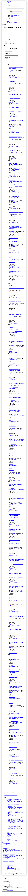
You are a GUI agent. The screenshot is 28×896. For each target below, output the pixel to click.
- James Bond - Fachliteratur (13, 811)
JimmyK (13, 83)
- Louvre (9, 836)
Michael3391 (5, 856)
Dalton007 (13, 259)
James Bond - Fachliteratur (14, 304)
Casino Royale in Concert (15, 397)
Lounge (10, 291)
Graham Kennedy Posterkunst (16, 732)
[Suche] (9, 5)
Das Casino (9, 835)
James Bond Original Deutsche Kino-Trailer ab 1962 (16, 718)
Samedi (12, 200)
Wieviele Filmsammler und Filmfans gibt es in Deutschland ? (16, 136)
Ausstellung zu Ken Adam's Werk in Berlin (15, 544)
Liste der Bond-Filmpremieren (16, 212)
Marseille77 (13, 735)
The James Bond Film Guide (15, 301)
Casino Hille (5, 861)
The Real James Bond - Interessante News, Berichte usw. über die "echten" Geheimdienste (16, 287)
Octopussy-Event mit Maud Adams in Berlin (15, 425)
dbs (10, 656)
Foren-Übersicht (10, 865)
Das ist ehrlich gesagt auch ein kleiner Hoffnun (12, 855)
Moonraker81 (14, 168)
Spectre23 (13, 517)
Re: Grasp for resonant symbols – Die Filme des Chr (13, 858)
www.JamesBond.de (11, 863)
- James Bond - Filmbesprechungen (14, 807)
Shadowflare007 (14, 329)
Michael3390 (13, 124)
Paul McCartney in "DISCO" (15, 573)
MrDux (12, 139)
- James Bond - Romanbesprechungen (15, 812)
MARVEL (13, 244)
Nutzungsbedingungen (11, 868)
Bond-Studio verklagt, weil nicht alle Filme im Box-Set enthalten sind (16, 440)
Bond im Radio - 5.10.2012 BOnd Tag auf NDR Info (16, 746)
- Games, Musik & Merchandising (14, 817)
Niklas (12, 472)
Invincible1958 (14, 690)
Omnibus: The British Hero (15, 314)
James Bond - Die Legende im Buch (14, 808)
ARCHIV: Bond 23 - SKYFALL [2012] (15, 676)
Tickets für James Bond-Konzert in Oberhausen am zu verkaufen (16, 616)
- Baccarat (9, 837)
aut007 (12, 488)
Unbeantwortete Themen (16, 15)
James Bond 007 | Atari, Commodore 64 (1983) (14, 411)
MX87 (12, 547)
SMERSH (13, 358)
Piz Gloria (13, 775)
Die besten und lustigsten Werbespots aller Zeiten (14, 369)
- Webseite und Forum (12, 834)
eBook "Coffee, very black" (15, 629)
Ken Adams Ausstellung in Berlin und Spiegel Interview (16, 560)
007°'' (12, 705)
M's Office (9, 813)
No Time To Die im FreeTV (15, 150)
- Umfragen (9, 814)
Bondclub (13, 428)
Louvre (11, 71)
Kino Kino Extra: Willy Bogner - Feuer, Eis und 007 (16, 587)
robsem (12, 618)
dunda (12, 674)
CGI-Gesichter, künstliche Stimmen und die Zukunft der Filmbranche (15, 227)
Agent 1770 (13, 316)
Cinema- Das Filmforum (15, 140)
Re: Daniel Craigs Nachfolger (9, 844)
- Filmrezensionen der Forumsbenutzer (15, 819)
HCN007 (13, 400)
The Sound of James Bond (15, 94)
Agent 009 (13, 444)
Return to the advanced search (10, 29)
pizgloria (13, 659)
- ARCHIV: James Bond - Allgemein (15, 820)
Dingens (13, 562)
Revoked (13, 458)
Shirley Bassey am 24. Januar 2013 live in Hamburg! (15, 687)
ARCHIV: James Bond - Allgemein (15, 331)
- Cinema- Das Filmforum (12, 840)
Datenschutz (9, 867)
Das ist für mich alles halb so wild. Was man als (12, 850)
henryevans (13, 214)
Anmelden (9, 1)
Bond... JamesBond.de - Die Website (14, 833)
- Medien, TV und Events (12, 815)
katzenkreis (13, 576)
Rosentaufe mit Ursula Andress (16, 760)
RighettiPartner (14, 762)
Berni (12, 385)
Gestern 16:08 (9, 851)
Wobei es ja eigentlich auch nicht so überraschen (13, 859)
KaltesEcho (13, 70)
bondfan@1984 (14, 721)
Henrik (12, 303)
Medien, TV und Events (15, 98)
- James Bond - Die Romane (13, 810)
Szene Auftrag (12, 81)
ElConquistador (14, 152)
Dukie (12, 631)
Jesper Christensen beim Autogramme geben (14, 514)
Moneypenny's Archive (11, 818)
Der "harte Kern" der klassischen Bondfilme (14, 197)
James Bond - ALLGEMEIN (16, 84)
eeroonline (13, 275)
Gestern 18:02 (10, 847)
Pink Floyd (11, 455)
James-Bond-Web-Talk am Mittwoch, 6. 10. (15, 272)
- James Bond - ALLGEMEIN (13, 806)
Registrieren (9, 2)
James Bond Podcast (13, 241)
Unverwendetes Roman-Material (16, 355)
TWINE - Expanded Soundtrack (16, 383)
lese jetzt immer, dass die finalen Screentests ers (12, 845)
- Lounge (9, 839)
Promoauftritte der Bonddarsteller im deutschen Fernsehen (15, 164)
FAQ (8, 866)
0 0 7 (12, 414)
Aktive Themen (14, 16)
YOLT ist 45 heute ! (13, 773)
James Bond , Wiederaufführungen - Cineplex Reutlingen (16, 181)
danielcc (12, 96)
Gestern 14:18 (12, 856)
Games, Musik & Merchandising (16, 346)
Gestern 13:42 (11, 861)
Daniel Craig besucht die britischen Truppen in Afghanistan (14, 671)
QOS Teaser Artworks (14, 107)
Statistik (11, 327)
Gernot (12, 110)
